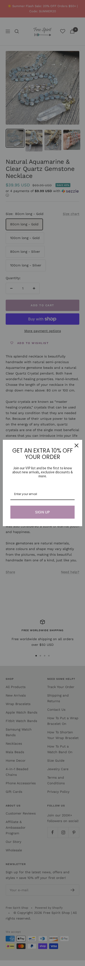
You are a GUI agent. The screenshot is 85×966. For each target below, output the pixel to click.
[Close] (76, 445)
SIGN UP (42, 512)
